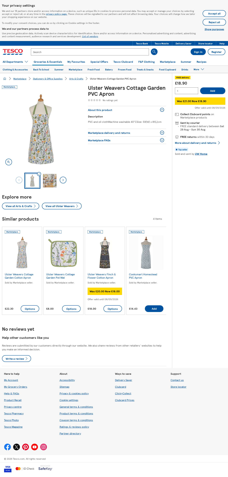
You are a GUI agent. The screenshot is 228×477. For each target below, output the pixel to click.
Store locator (178, 387)
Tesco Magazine (13, 427)
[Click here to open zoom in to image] (8, 162)
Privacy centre (13, 407)
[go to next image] (63, 180)
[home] (4, 78)
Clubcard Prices (124, 400)
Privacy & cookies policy (74, 393)
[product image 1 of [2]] (41, 130)
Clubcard (120, 387)
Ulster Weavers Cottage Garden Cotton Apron (19, 275)
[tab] (32, 181)
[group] (22, 271)
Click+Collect (123, 393)
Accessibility (67, 380)
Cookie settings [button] (69, 400)
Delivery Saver (123, 380)
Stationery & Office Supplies (48, 78)
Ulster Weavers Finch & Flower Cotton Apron (102, 275)
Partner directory (70, 433)
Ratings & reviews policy (74, 427)
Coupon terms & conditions (76, 420)
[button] (142, 43)
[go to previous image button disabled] (19, 180)
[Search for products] (154, 51)
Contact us (177, 380)
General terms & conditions (76, 407)
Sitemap (64, 387)
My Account (11, 380)
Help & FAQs (11, 393)
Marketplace (19, 78)
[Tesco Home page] (13, 52)
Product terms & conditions (76, 413)
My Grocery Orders (15, 387)
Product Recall (13, 400)
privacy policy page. (56, 14)
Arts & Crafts (76, 78)
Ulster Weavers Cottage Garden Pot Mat (60, 275)
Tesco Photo (11, 420)
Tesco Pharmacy (14, 413)
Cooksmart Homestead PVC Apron (143, 275)
